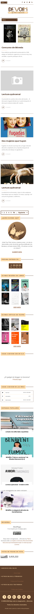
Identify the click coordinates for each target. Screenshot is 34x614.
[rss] (31, 2)
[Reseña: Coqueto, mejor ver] (25, 292)
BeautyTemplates (25, 608)
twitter (18, 392)
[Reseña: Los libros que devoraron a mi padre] (5, 305)
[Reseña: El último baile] (15, 292)
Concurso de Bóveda (12, 47)
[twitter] (24, 2)
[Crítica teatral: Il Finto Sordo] (15, 344)
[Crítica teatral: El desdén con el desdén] (25, 344)
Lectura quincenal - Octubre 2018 (16, 484)
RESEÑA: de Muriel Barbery (17, 511)
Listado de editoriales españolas (17, 432)
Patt (28, 539)
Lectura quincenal (11, 94)
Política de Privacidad (17, 581)
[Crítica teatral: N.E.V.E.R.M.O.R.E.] (25, 331)
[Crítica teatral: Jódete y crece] (5, 344)
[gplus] (14, 597)
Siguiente (21, 212)
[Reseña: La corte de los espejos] (6, 292)
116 (14, 212)
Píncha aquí (17, 379)
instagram (18, 400)
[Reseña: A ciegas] (15, 305)
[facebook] (22, 2)
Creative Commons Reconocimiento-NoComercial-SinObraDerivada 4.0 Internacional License (18, 542)
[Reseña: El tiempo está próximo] (25, 305)
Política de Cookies (17, 589)
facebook (18, 396)
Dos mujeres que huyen (14, 141)
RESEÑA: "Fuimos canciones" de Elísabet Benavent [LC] (17, 458)
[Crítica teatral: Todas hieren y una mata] (5, 331)
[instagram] (27, 2)
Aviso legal (17, 573)
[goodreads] (29, 2)
